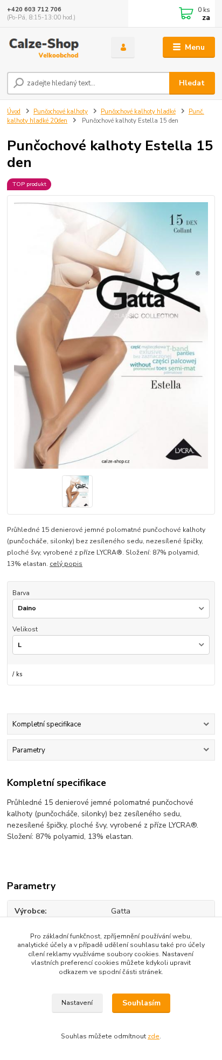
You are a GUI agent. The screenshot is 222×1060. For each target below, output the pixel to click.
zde (153, 1036)
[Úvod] (50, 47)
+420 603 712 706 (34, 9)
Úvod (13, 112)
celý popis (66, 563)
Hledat (192, 83)
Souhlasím (141, 1003)
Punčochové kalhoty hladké (138, 112)
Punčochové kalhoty (60, 112)
